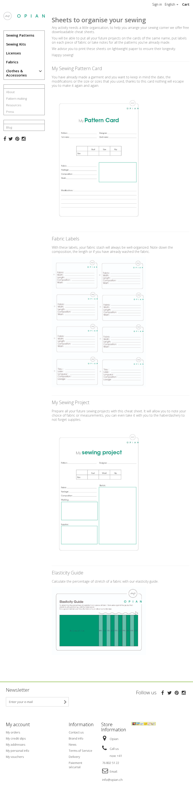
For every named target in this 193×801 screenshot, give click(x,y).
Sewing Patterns (20, 35)
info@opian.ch (112, 780)
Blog (9, 127)
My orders (13, 732)
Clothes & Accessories (16, 72)
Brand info (76, 738)
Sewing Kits (16, 44)
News (72, 744)
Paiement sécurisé (75, 765)
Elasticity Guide (67, 572)
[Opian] (24, 16)
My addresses (15, 744)
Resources (13, 105)
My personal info (17, 750)
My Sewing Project (70, 402)
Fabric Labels (65, 238)
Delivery (74, 757)
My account (18, 724)
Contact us (76, 732)
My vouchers (15, 757)
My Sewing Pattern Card (77, 68)
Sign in (157, 4)
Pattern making (16, 98)
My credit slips (16, 738)
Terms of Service (80, 750)
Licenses (13, 53)
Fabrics (12, 62)
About (10, 92)
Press (10, 112)
